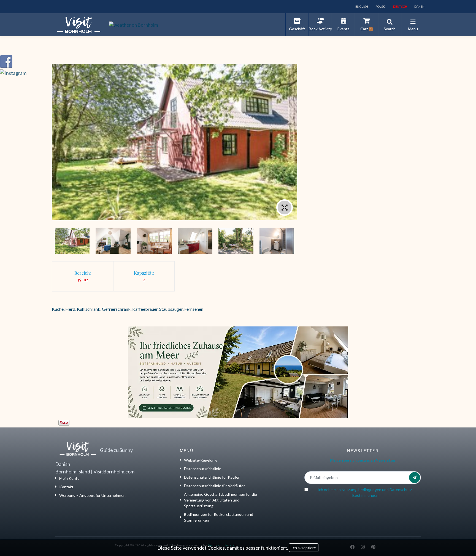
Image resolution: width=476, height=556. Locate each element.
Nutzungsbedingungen (361, 489)
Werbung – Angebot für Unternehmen (92, 495)
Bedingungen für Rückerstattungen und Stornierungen (218, 517)
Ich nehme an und (365, 492)
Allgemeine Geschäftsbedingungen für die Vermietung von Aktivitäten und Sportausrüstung (220, 500)
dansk (419, 6)
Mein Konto (69, 478)
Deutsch (400, 6)
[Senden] (414, 477)
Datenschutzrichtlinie (202, 468)
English (361, 6)
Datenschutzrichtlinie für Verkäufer (214, 485)
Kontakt (66, 486)
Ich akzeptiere (303, 547)
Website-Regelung (200, 460)
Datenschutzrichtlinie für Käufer (212, 477)
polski (380, 6)
